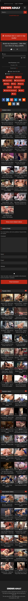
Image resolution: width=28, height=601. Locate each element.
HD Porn (18, 87)
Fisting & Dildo (8, 80)
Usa (14, 93)
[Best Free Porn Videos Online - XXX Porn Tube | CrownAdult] (11, 8)
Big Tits (19, 77)
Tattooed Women (20, 80)
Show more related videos (14, 222)
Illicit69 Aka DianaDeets (17, 73)
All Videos (10, 77)
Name (3, 254)
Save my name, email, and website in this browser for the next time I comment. (13, 276)
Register (21, 3)
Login (16, 3)
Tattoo (21, 90)
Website (3, 266)
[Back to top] (23, 597)
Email (2, 260)
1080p (7, 83)
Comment (3, 236)
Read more (13, 68)
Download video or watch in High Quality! (14, 37)
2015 (14, 83)
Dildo (10, 87)
